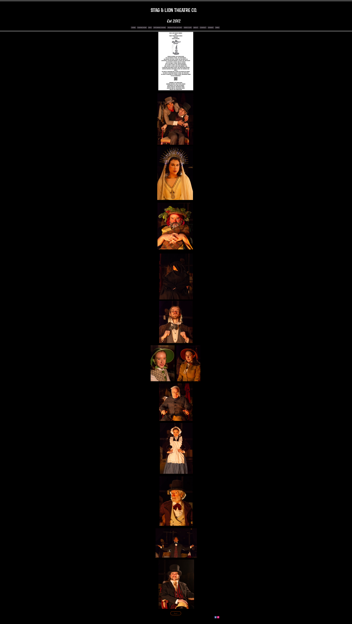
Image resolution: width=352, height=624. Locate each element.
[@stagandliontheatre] (215, 617)
